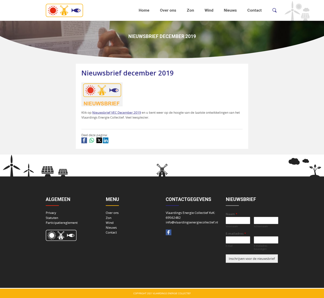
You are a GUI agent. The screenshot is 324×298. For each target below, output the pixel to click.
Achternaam (261, 226)
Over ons (168, 10)
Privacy (51, 213)
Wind (209, 10)
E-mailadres (236, 234)
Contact (254, 10)
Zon (190, 10)
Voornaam (232, 226)
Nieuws (230, 10)
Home (144, 10)
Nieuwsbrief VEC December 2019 (116, 112)
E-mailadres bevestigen (260, 247)
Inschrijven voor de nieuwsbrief (252, 258)
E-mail (229, 245)
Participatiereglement (62, 222)
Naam (231, 214)
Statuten (52, 218)
